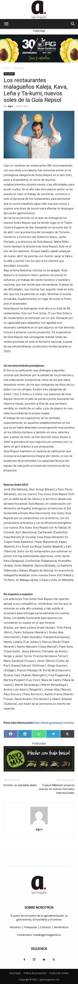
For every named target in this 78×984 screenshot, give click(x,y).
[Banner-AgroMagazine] (39, 49)
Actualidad (18, 68)
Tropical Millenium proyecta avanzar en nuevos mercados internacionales (56, 789)
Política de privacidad (35, 973)
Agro (10, 106)
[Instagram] (34, 959)
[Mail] (44, 959)
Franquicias (30, 927)
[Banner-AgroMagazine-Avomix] (39, 758)
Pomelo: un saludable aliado (20, 785)
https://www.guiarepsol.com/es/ (53, 722)
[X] (53, 959)
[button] (6, 24)
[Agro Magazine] (39, 9)
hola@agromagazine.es (47, 935)
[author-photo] (39, 824)
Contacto (46, 927)
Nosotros (15, 927)
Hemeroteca (61, 927)
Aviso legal (14, 973)
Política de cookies (59, 973)
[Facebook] (24, 959)
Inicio (6, 68)
